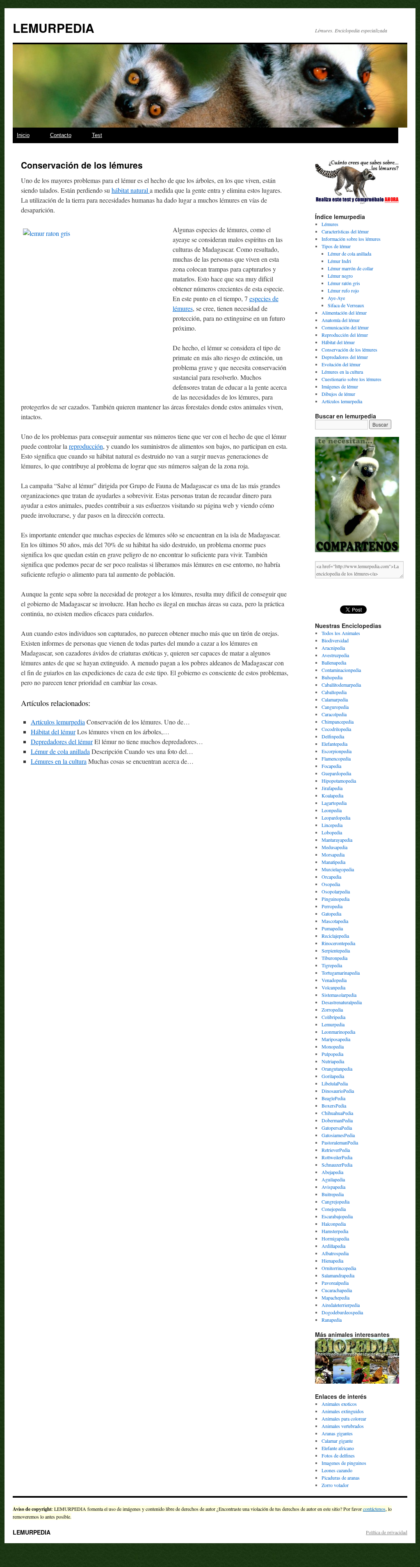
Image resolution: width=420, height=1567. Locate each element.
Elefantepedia (334, 743)
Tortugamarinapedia (341, 972)
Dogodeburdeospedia (342, 1312)
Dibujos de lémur (338, 394)
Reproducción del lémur (345, 334)
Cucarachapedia (337, 1290)
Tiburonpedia (334, 958)
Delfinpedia (333, 736)
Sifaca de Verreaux (346, 305)
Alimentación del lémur (344, 312)
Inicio (23, 135)
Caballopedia (334, 692)
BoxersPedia (334, 1105)
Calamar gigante (337, 1440)
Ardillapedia (333, 1246)
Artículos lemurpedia (58, 721)
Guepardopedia (336, 773)
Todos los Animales (341, 633)
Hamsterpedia (335, 1231)
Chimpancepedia (338, 721)
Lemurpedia (333, 1024)
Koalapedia (332, 795)
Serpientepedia (336, 950)
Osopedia (331, 884)
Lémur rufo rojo (343, 290)
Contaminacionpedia (341, 670)
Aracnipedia (333, 647)
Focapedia (331, 766)
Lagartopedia (334, 802)
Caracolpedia (334, 714)
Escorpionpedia (337, 751)
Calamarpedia (335, 699)
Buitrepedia (333, 1194)
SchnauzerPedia (337, 1164)
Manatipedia (333, 862)
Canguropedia (335, 707)
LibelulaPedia (335, 1083)
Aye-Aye (336, 298)
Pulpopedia (332, 1054)
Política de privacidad (386, 1532)
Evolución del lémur (341, 364)
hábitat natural (131, 190)
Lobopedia (332, 832)
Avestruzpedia (335, 655)
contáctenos (374, 1508)
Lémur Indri (339, 261)
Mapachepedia (335, 1297)
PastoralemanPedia (340, 1142)
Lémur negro (340, 275)
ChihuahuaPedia (337, 1113)
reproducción (86, 446)
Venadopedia (334, 980)
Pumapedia (332, 928)
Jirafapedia (332, 788)
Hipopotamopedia (339, 780)
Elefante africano (338, 1448)
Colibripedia (333, 1017)
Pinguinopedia (335, 898)
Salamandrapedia (338, 1275)
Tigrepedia (332, 965)
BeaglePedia (333, 1098)
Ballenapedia (334, 662)
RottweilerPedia (337, 1157)
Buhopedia (332, 677)
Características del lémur (345, 231)
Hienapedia (332, 1260)
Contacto (60, 135)
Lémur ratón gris (344, 283)
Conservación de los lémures (349, 349)
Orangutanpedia (337, 1068)
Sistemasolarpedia (339, 994)
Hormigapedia (335, 1238)
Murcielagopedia (338, 869)
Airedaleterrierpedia (341, 1305)
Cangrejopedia (335, 1201)
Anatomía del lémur (341, 320)
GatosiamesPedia (338, 1135)
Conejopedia (334, 1209)
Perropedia (332, 906)
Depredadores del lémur (62, 741)
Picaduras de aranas (341, 1477)
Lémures (330, 224)
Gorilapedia (333, 1076)
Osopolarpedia (336, 891)
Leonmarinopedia (338, 1031)
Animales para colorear (344, 1418)
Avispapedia (333, 1186)
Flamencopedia (336, 758)
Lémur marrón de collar (350, 268)
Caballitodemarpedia (341, 684)
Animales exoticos (339, 1403)
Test (97, 135)
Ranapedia (332, 1319)
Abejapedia (332, 1172)
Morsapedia (333, 854)
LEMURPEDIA (53, 28)
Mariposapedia (336, 1039)
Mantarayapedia (337, 839)
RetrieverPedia (336, 1150)
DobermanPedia (337, 1120)
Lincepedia (332, 825)
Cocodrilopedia (336, 729)
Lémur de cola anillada (60, 751)
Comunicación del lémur (345, 327)
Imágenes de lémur (340, 386)
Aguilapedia (333, 1179)
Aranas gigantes (337, 1433)
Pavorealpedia (335, 1282)
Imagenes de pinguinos (344, 1463)
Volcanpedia (333, 987)
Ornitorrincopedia (339, 1268)
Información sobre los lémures (351, 238)
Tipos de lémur (336, 246)
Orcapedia (331, 876)
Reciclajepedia (335, 935)
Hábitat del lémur (53, 731)
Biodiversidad (335, 640)
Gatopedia (331, 913)
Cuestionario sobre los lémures (351, 379)
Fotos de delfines (338, 1455)
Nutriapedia (333, 1061)
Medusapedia (334, 847)
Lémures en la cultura (59, 761)
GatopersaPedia (337, 1127)
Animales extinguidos (343, 1411)
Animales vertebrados (343, 1426)
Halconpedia (334, 1223)
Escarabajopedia (337, 1216)
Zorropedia (332, 1009)
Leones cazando (337, 1470)
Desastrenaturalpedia (342, 1002)
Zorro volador (335, 1485)
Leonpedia (332, 810)
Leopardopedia (336, 817)
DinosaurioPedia (338, 1090)
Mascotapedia (335, 921)
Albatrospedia (335, 1253)
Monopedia (333, 1046)
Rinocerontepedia (338, 943)
